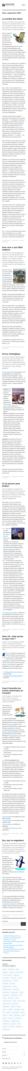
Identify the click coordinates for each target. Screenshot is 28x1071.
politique (13, 1006)
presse (19, 1006)
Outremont (15, 1003)
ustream (5, 1015)
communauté (19, 972)
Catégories (5, 964)
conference (16, 975)
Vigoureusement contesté (16, 735)
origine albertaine (8, 732)
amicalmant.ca (15, 240)
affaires (5, 969)
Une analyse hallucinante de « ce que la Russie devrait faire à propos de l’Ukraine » (13, 951)
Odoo (14, 1000)
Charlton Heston (7, 549)
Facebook (5, 983)
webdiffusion (6, 1021)
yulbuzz (5, 1026)
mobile (5, 998)
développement (7, 980)
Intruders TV (15, 989)
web (23, 1015)
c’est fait (10, 502)
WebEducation (15, 1021)
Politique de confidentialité (16, 1067)
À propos (4, 1055)
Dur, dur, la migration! (13, 840)
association (11, 969)
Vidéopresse (17, 1015)
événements (6, 1029)
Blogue (4, 1052)
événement (19, 1026)
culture (20, 978)
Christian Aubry (5, 1067)
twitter (22, 1012)
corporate (14, 978)
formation (12, 983)
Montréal (10, 998)
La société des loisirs (12, 19)
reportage (17, 1009)
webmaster (6, 1023)
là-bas (8, 343)
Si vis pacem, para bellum (10, 612)
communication (7, 975)
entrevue (15, 980)
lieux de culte (14, 992)
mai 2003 (10, 724)
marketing (14, 995)
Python (5, 1009)
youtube (13, 1023)
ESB (15, 722)
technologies (15, 1012)
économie (11, 1026)
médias (17, 998)
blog (17, 969)
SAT (4, 1012)
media (20, 995)
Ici (2, 339)
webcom (10, 1018)
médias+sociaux (7, 1000)
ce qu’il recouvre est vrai (7, 277)
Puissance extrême (7, 664)
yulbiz (18, 1023)
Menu (23, 4)
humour (15, 986)
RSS (22, 1009)
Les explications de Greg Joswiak (12, 675)
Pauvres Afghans (6, 372)
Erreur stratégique (11, 354)
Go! (23, 924)
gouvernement (7, 986)
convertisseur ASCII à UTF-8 (9, 904)
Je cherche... (5, 921)
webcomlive (18, 1018)
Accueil (4, 1048)
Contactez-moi (6, 1058)
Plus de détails (7, 816)
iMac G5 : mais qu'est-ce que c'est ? (13, 637)
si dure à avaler (15, 421)
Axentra (4, 879)
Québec (10, 1009)
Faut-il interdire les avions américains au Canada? (12, 690)
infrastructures (7, 989)
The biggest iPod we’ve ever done (13, 672)
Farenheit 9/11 (18, 564)
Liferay (21, 992)
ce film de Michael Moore (6, 536)
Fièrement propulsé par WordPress (9, 1068)
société (8, 1012)
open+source (21, 1000)
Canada (11, 972)
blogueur (5, 972)
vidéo (10, 1015)
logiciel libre (6, 995)
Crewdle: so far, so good (9, 939)
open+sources (6, 1003)
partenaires (6, 1006)
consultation (6, 978)
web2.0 (5, 1018)
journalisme (6, 992)
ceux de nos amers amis (15, 828)
